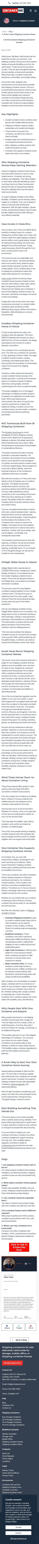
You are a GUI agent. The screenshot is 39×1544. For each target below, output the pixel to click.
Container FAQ (8, 1405)
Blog (10, 31)
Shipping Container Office (12, 1444)
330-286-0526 (14, 1389)
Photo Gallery (7, 1459)
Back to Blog (21, 1340)
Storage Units (7, 1436)
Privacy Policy (11, 1521)
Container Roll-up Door (11, 1484)
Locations (6, 1461)
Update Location (27, 21)
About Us (6, 1453)
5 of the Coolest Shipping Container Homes (19, 34)
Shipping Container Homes (12, 1442)
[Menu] (35, 10)
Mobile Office (7, 1439)
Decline (18, 1533)
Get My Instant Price (12, 1363)
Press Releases (8, 1456)
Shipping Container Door (11, 1487)
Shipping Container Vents (12, 1492)
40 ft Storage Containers (12, 1422)
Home (4, 31)
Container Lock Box (10, 1490)
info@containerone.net (16, 1384)
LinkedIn (29, 1263)
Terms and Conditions (10, 1473)
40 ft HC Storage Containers (13, 1425)
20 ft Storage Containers (11, 1419)
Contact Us (6, 1408)
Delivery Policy (8, 1470)
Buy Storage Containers (11, 1417)
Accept (18, 1527)
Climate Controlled (9, 1434)
